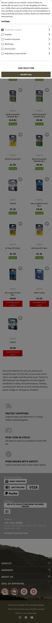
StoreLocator (10, 49)
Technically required (13, 30)
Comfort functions (12, 39)
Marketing (9, 44)
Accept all (26, 74)
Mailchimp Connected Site (15, 53)
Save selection (26, 68)
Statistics (8, 34)
